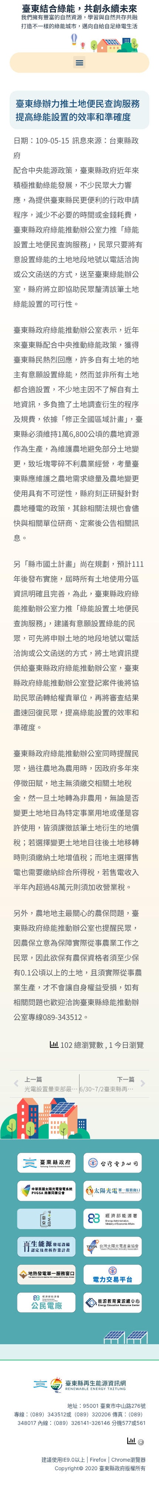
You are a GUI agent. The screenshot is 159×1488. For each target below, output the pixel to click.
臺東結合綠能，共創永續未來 (79, 7)
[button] (79, 62)
